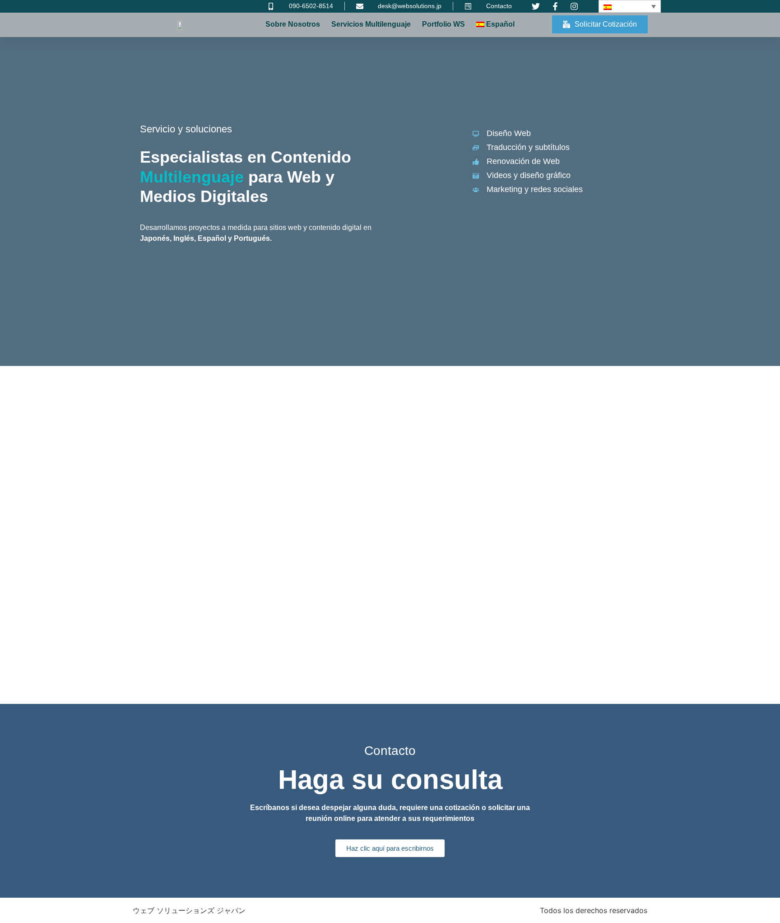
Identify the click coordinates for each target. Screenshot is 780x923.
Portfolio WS (443, 24)
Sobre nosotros (292, 24)
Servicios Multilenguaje (371, 24)
